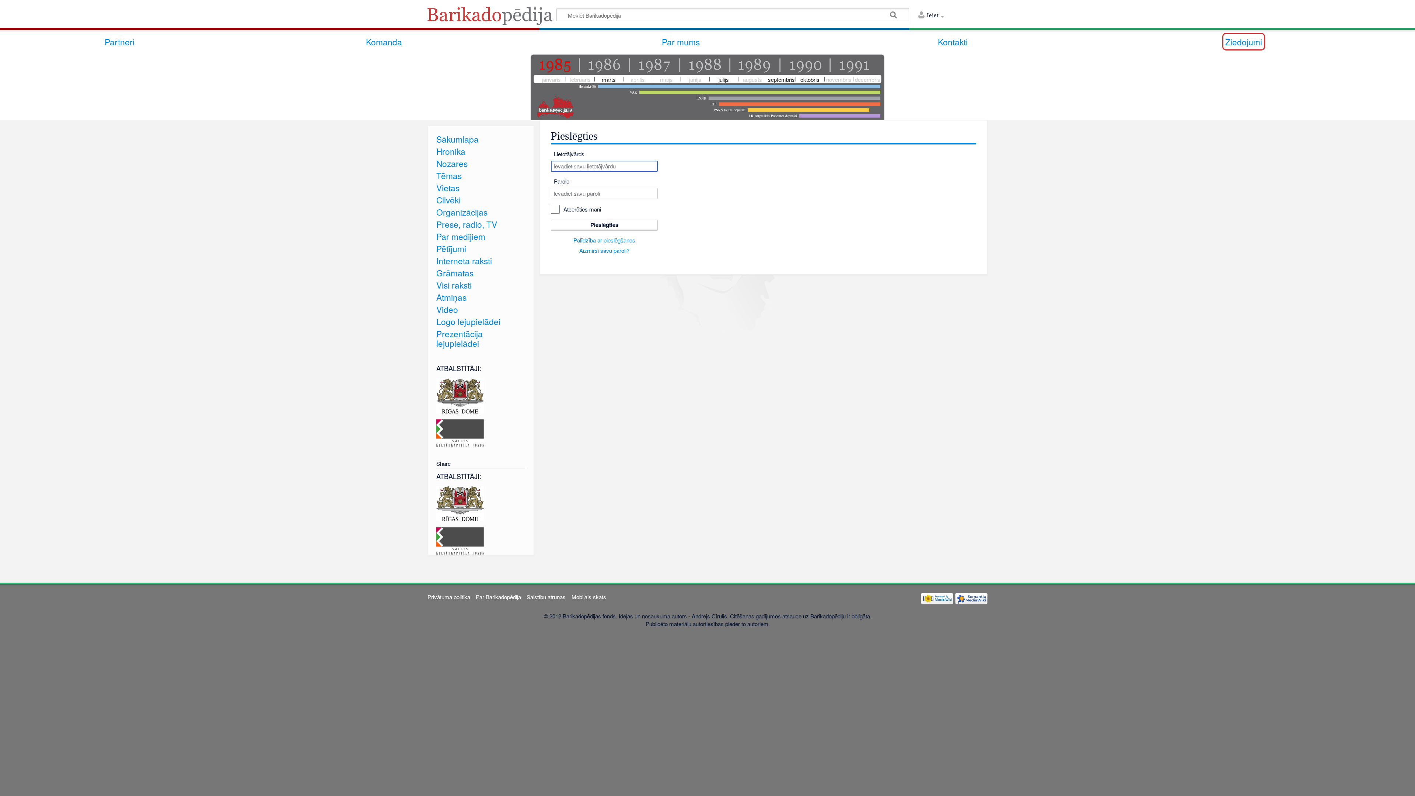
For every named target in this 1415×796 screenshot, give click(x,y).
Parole (561, 181)
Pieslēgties (604, 225)
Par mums (681, 42)
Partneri (119, 42)
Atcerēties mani (582, 209)
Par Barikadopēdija (498, 597)
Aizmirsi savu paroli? (604, 250)
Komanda (384, 42)
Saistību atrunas (546, 597)
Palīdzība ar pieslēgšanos (604, 240)
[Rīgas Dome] (460, 395)
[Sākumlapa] (491, 18)
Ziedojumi (1243, 42)
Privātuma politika (448, 597)
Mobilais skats (589, 597)
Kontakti (953, 42)
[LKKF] (460, 432)
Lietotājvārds (569, 154)
